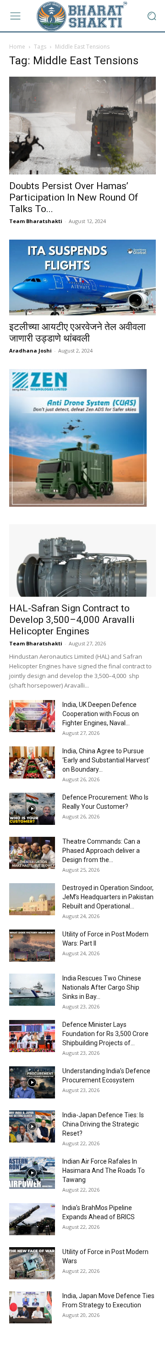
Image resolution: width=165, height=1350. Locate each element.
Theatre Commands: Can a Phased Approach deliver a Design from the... (101, 850)
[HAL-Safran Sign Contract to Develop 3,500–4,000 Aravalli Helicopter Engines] (82, 560)
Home (17, 46)
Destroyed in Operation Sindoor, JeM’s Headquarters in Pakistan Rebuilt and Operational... (108, 897)
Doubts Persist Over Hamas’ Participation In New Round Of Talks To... (73, 197)
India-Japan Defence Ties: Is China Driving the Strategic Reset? (103, 1124)
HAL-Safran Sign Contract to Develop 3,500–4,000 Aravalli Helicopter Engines (72, 620)
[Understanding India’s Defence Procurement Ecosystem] (32, 1082)
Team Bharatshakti (35, 221)
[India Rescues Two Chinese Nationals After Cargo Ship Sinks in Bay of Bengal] (32, 990)
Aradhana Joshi (30, 350)
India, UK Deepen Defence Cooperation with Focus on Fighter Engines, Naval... (100, 714)
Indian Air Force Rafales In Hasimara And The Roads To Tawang (103, 1170)
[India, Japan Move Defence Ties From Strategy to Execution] (30, 1307)
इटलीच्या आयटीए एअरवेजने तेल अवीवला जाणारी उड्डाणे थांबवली (77, 332)
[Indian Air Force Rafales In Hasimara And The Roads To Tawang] (32, 1173)
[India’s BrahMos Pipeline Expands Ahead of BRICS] (32, 1219)
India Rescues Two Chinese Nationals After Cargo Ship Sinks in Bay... (101, 987)
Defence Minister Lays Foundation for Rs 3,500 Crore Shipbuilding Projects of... (105, 1034)
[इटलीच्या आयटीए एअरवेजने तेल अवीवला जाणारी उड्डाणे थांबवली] (82, 277)
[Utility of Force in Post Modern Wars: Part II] (32, 946)
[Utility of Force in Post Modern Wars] (32, 1263)
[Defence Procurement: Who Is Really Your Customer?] (32, 809)
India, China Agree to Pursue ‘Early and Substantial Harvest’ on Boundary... (106, 760)
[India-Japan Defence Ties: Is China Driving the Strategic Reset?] (32, 1126)
